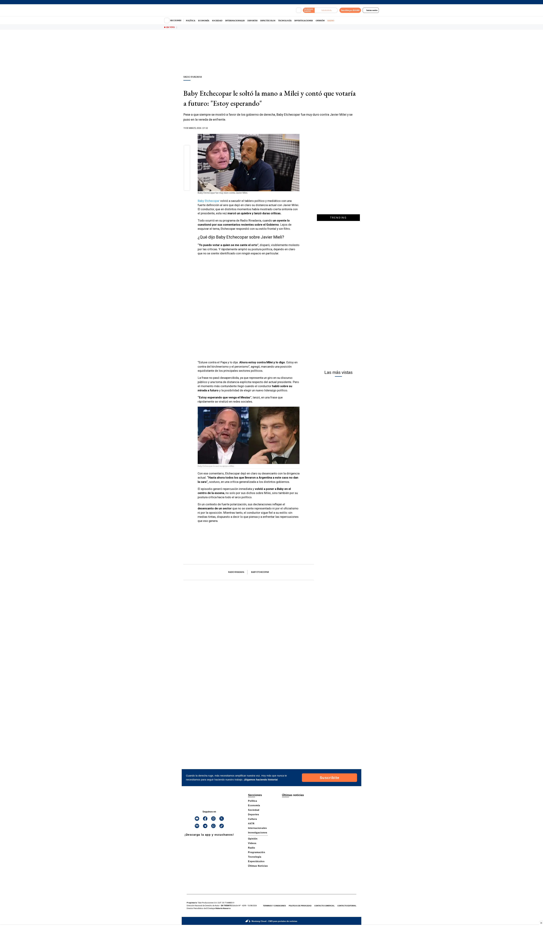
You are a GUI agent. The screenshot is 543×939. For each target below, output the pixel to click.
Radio (330, 20)
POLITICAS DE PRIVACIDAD (300, 906)
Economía (203, 20)
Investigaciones (303, 20)
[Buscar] (298, 10)
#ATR (251, 823)
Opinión (320, 20)
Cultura (252, 819)
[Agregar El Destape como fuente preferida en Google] (299, 128)
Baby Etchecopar (208, 201)
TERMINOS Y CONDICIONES (274, 906)
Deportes (252, 20)
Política (190, 20)
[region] (271, 53)
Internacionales (235, 20)
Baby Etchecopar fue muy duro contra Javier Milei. (223, 193)
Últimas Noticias (258, 866)
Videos (252, 843)
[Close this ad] (541, 923)
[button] (187, 149)
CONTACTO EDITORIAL (346, 906)
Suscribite (329, 778)
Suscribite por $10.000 (350, 10)
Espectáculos (267, 20)
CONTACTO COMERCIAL (324, 906)
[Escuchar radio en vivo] (326, 10)
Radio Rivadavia (236, 572)
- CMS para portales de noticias (274, 921)
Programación (256, 852)
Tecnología (285, 20)
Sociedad (217, 20)
